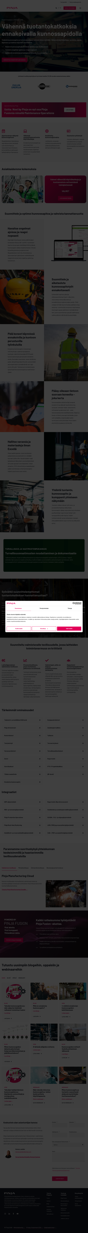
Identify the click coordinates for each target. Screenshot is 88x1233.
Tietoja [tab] (70, 608)
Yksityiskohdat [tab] (44, 608)
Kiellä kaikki (18, 628)
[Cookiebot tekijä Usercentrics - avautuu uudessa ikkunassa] (73, 603)
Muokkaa (43, 628)
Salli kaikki (69, 628)
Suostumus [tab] (18, 608)
